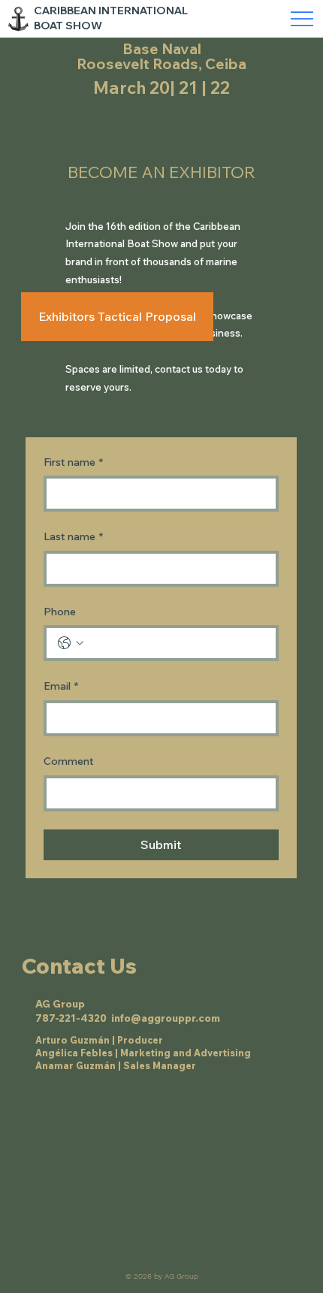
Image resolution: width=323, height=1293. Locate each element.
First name (73, 462)
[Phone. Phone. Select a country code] (71, 643)
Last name (73, 536)
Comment (69, 761)
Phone (60, 611)
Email (61, 686)
